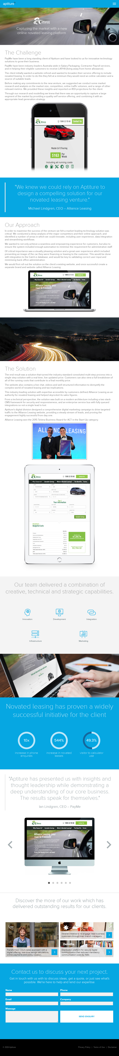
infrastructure (35, 641)
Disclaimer (112, 1047)
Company (65, 999)
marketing (83, 641)
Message (10, 1008)
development (59, 619)
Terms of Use (99, 1047)
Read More (54, 952)
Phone (63, 990)
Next (109, 844)
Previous (10, 844)
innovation (27, 619)
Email (8, 999)
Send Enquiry (87, 1016)
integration (91, 619)
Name (9, 990)
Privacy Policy (84, 1047)
